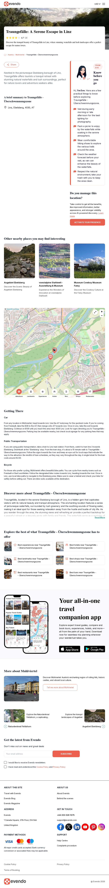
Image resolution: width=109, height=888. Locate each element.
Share (13, 64)
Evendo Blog (9, 798)
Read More (100, 517)
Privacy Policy (59, 767)
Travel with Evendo (12, 793)
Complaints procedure (67, 845)
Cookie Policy (42, 767)
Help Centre (62, 840)
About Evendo (63, 793)
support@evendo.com (67, 820)
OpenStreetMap (13, 309)
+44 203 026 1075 (66, 815)
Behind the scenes (65, 798)
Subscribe (66, 754)
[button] (54, 350)
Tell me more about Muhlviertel (60, 687)
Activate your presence (87, 222)
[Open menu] (103, 4)
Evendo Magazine (12, 803)
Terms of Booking (12, 870)
